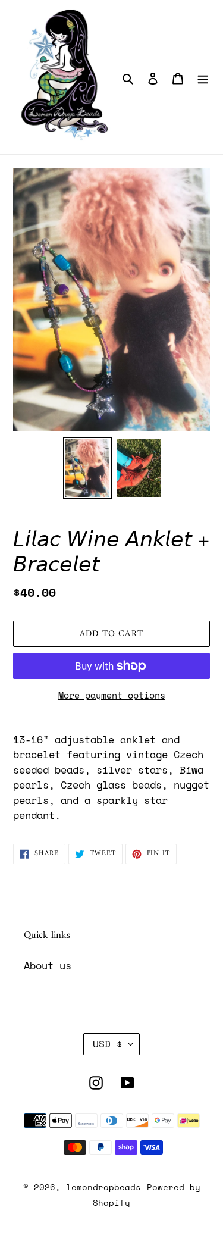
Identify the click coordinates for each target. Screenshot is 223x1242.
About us (47, 965)
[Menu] (202, 77)
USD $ (108, 1044)
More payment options (111, 695)
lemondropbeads (103, 1187)
